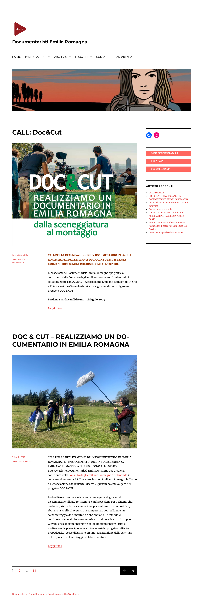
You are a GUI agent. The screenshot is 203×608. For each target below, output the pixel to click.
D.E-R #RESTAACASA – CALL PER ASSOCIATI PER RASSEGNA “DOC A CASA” (166, 216)
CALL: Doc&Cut (37, 132)
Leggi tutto (55, 308)
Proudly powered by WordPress (63, 594)
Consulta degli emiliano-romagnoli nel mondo (98, 475)
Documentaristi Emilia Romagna (49, 41)
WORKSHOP (18, 262)
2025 (14, 259)
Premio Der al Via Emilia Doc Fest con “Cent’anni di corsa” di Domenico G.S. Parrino (168, 226)
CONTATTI (102, 56)
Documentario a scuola (160, 209)
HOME (16, 56)
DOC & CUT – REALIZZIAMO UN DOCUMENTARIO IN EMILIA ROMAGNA (70, 340)
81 (35, 570)
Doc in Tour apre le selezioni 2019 (166, 232)
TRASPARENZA (122, 56)
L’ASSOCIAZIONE (35, 56)
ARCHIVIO (60, 56)
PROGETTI (81, 56)
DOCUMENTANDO (160, 169)
